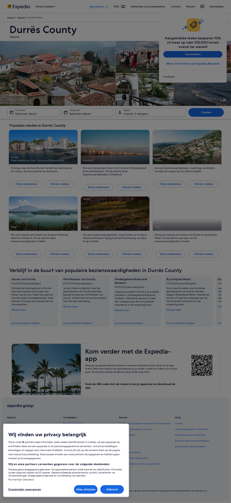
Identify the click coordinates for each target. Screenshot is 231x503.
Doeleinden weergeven (24, 489)
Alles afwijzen (85, 489)
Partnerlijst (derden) (21, 479)
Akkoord (112, 489)
